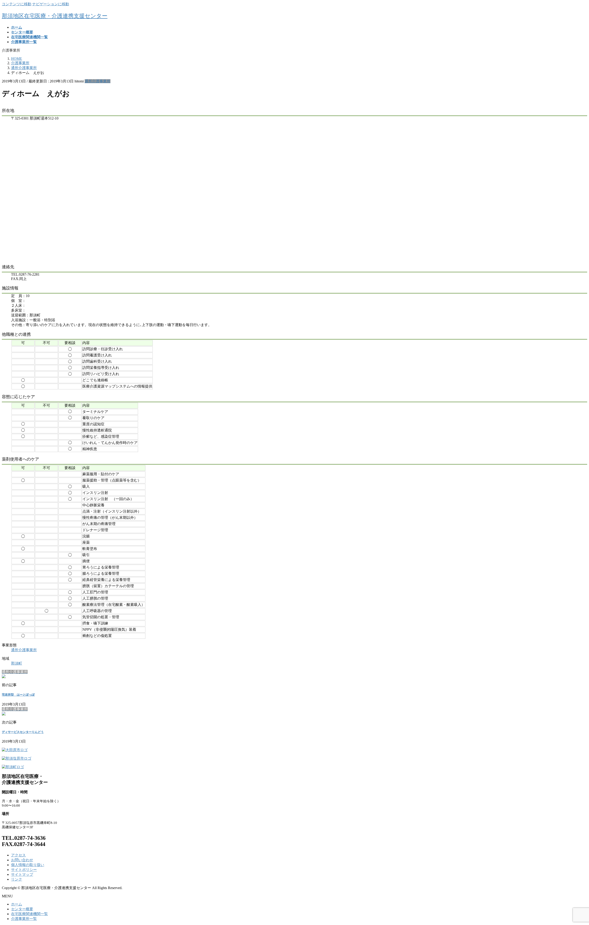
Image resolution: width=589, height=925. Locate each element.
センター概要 (22, 909)
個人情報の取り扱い (27, 865)
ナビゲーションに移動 (50, 4)
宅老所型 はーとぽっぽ (18, 694)
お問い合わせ (22, 860)
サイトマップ (22, 874)
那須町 (16, 663)
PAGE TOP (572, 893)
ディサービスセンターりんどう (23, 732)
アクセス (18, 855)
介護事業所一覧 (24, 919)
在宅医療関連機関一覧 (29, 914)
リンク (16, 879)
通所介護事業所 (97, 81)
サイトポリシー (24, 870)
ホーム (16, 904)
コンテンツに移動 (16, 4)
